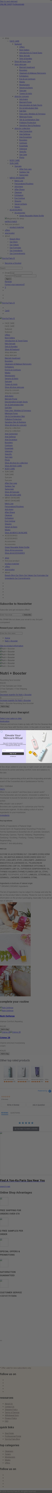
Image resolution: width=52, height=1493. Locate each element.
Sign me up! (13, 753)
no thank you (13, 756)
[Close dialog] (1, 732)
